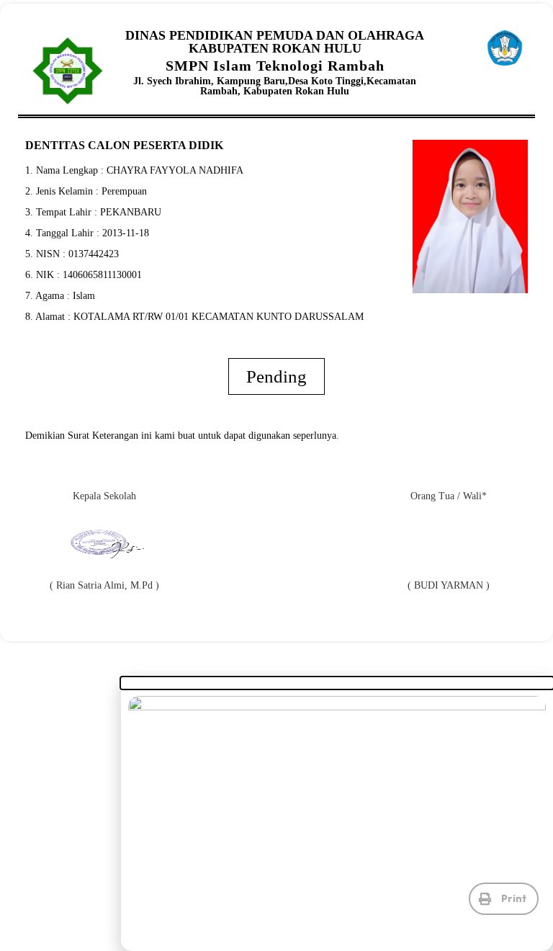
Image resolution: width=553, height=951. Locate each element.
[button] (504, 899)
